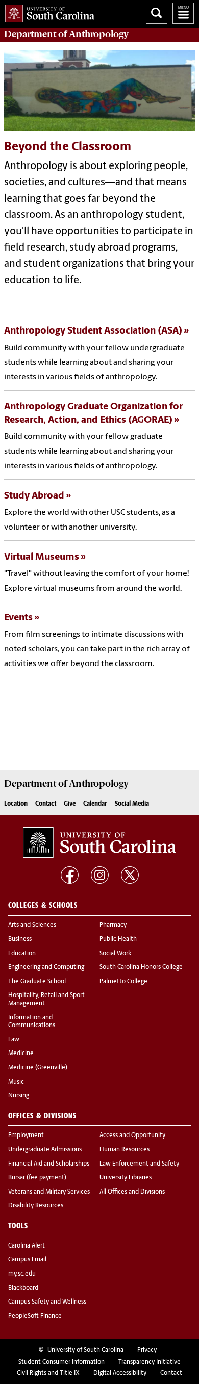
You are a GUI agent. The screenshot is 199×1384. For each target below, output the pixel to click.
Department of (66, 34)
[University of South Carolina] (99, 843)
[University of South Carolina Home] (47, 11)
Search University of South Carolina (156, 13)
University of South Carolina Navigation (183, 13)
